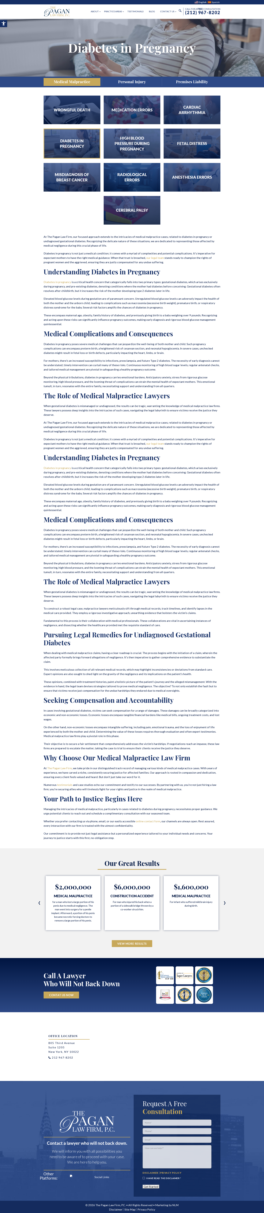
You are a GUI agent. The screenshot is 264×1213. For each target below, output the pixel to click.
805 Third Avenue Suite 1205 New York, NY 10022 (63, 1047)
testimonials (64, 784)
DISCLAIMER (150, 1172)
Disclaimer (115, 1209)
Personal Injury (132, 81)
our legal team (155, 257)
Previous (39, 903)
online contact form (148, 821)
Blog (152, 11)
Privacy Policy (146, 1209)
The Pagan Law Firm (59, 768)
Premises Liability (192, 81)
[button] (3, 23)
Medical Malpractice (72, 81)
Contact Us (167, 11)
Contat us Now (61, 995)
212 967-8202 (62, 1057)
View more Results (132, 943)
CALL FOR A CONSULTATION (202, 11)
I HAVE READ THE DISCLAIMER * (163, 1178)
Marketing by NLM (167, 1205)
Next (224, 903)
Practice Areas (113, 11)
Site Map (129, 1209)
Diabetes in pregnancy (57, 282)
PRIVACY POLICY (171, 1172)
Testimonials (135, 11)
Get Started (151, 1186)
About (95, 11)
